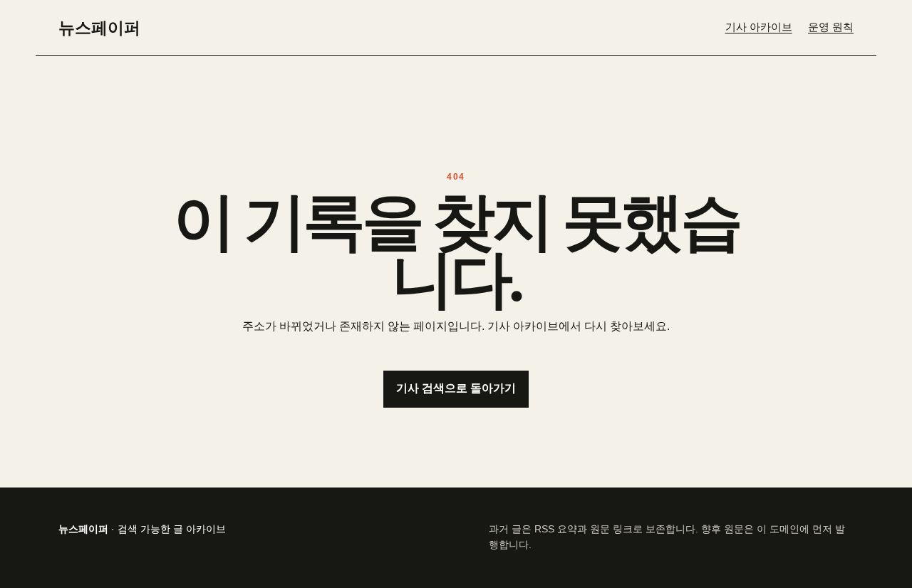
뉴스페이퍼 (99, 27)
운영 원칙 (831, 27)
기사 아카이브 (758, 27)
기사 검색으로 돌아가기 (456, 388)
